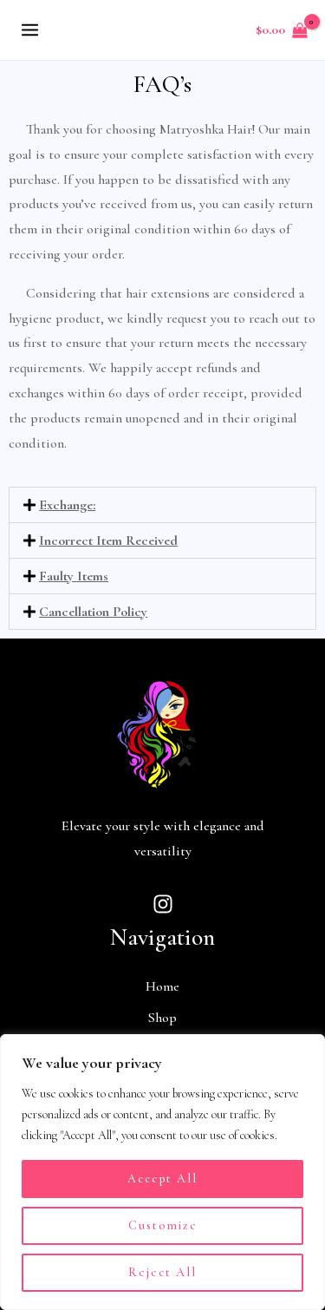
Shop (162, 1017)
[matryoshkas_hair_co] (163, 904)
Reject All (162, 1272)
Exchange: (67, 505)
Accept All (162, 1178)
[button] (162, 505)
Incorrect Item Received (108, 540)
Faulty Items (73, 576)
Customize (163, 1225)
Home (162, 986)
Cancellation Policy (93, 611)
